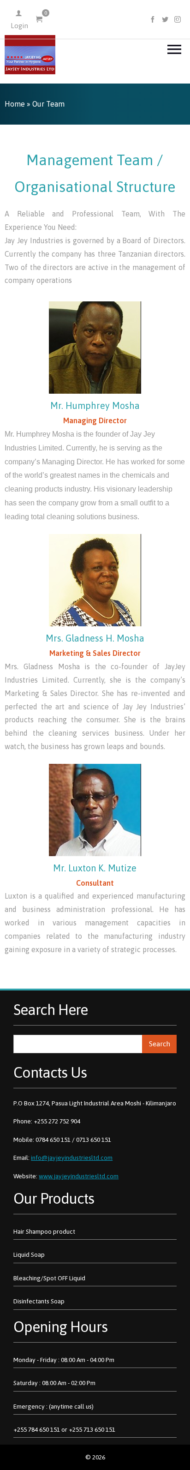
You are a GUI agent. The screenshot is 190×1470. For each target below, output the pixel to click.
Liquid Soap (29, 1254)
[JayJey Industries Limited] (30, 54)
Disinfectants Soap (39, 1301)
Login (19, 26)
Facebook (153, 19)
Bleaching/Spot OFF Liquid (49, 1278)
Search (159, 1044)
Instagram (178, 19)
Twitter (165, 19)
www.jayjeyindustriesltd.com (79, 1176)
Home (15, 104)
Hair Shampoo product (44, 1231)
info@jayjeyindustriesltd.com (72, 1157)
